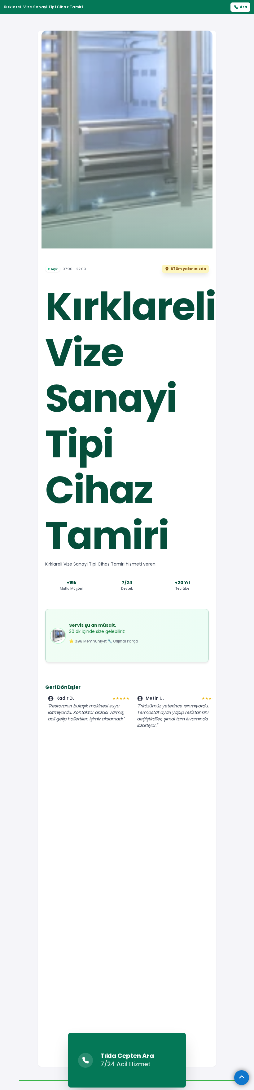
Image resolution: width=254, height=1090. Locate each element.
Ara (243, 7)
